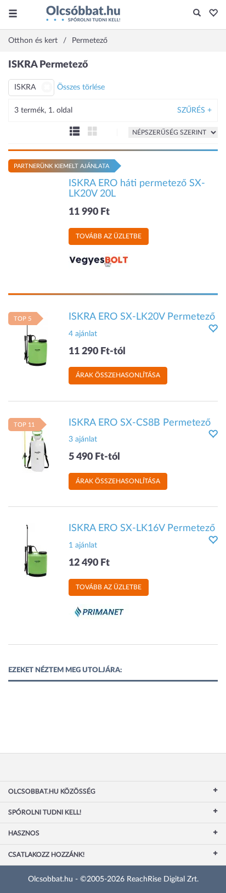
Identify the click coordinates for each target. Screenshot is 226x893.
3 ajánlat (83, 439)
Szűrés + (194, 110)
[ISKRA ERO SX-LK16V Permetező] (35, 551)
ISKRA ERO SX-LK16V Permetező (142, 528)
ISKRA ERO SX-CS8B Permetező (140, 423)
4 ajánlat (83, 334)
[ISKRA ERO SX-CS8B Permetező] (35, 445)
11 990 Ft (89, 212)
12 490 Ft (89, 563)
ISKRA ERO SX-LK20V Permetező (142, 317)
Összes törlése (81, 87)
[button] (210, 14)
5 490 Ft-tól (94, 457)
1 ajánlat (83, 545)
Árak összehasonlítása (118, 375)
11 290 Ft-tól (97, 351)
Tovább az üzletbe (109, 236)
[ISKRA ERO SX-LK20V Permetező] (35, 339)
